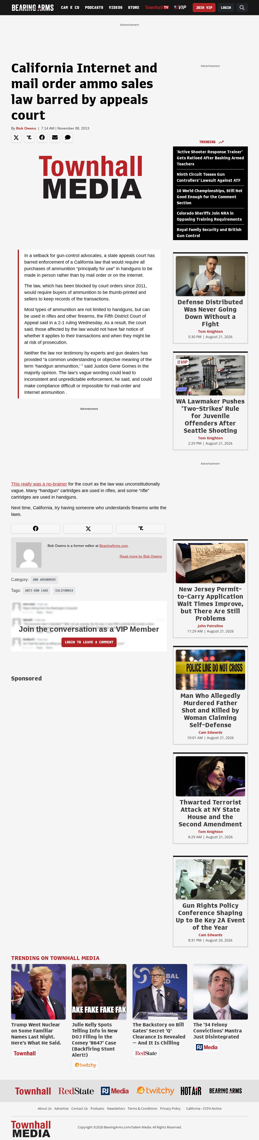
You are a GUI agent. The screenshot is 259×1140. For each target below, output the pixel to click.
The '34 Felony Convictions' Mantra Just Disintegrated (217, 1030)
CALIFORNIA (64, 591)
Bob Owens (26, 128)
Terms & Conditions (142, 1108)
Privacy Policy (170, 1108)
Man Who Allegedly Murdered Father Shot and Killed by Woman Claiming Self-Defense (210, 710)
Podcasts (94, 7)
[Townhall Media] (30, 1128)
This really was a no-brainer (39, 484)
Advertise (61, 1108)
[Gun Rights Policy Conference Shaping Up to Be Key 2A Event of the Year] (210, 879)
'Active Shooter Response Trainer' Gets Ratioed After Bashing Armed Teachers (210, 158)
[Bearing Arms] (32, 7)
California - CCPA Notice (204, 1108)
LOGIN (226, 8)
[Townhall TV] (157, 7)
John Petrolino (210, 625)
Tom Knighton (210, 331)
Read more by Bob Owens (141, 556)
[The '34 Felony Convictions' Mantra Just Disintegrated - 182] (220, 992)
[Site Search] (242, 7)
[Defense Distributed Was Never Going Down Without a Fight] (210, 276)
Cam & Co (70, 7)
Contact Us (79, 1108)
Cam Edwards (210, 732)
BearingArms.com (113, 546)
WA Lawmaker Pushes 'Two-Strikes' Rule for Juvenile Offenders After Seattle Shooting (210, 416)
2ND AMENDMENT (44, 580)
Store (133, 7)
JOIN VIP (204, 8)
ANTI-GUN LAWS (36, 591)
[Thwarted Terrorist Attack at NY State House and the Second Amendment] (210, 776)
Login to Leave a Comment (89, 642)
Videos (115, 7)
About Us (45, 1108)
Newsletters (116, 1108)
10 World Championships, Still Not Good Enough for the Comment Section (210, 197)
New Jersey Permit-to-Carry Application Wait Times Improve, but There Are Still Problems (210, 604)
